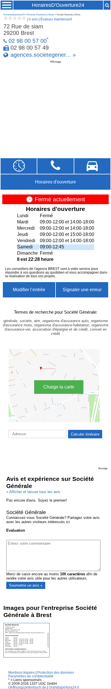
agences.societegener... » (43, 55)
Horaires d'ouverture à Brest (40, 14)
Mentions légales (21, 672)
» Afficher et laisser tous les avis (33, 492)
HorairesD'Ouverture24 (58, 5)
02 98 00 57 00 (28, 41)
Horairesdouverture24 (13, 14)
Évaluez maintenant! (56, 19)
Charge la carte (58, 386)
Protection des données (55, 672)
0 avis (33, 19)
